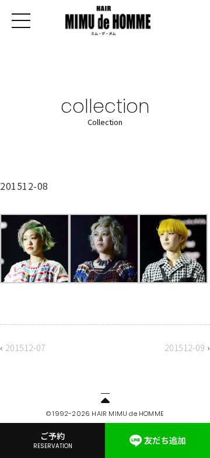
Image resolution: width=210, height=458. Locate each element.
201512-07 (25, 347)
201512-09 (184, 347)
